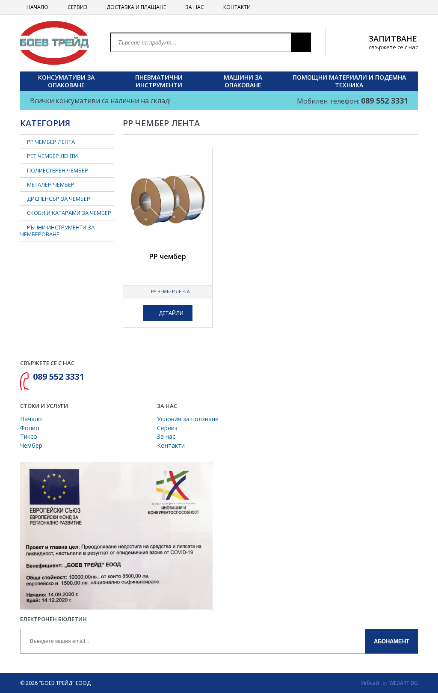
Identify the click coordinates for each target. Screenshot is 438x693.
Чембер (31, 445)
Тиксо (28, 436)
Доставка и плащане (135, 7)
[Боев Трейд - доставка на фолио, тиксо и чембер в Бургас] (54, 42)
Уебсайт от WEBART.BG (389, 683)
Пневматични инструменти (159, 81)
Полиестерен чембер (57, 170)
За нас (194, 7)
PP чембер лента (169, 291)
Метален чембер (50, 184)
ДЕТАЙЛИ (170, 313)
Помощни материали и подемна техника (349, 81)
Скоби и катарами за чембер (69, 213)
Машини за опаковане (243, 81)
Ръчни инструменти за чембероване (57, 230)
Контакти (236, 7)
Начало (36, 7)
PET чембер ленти (52, 156)
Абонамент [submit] (391, 641)
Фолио (29, 428)
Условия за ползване (188, 419)
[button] (301, 42)
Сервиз (76, 7)
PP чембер (167, 256)
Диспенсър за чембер (58, 198)
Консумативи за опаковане (66, 81)
